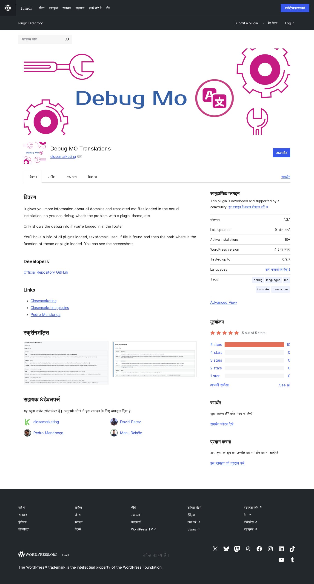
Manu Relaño (131, 433)
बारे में (21, 507)
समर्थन (285, 176)
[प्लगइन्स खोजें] (67, 39)
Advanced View (223, 302)
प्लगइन (79, 522)
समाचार (22, 515)
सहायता (135, 515)
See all (284, 385)
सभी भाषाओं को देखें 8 (277, 269)
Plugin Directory (30, 23)
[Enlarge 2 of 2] (190, 347)
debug (258, 280)
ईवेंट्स (191, 515)
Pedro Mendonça (45, 314)
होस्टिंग (22, 522)
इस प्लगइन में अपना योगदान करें (246, 207)
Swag (194, 529)
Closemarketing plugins (50, 307)
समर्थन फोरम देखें (221, 424)
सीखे (133, 507)
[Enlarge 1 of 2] (102, 347)
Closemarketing (44, 300)
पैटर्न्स (78, 529)
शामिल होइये (194, 507)
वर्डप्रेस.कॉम (253, 507)
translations (280, 289)
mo (286, 280)
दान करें (194, 522)
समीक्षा (52, 176)
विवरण (33, 176)
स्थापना (72, 176)
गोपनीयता (23, 529)
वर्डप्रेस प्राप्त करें (295, 8)
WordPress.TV (144, 529)
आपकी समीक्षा (219, 385)
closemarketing (63, 156)
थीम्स (77, 515)
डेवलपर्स (135, 522)
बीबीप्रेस (250, 522)
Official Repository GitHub (46, 272)
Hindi (65, 555)
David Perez (130, 422)
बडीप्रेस (250, 529)
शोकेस (78, 507)
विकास (92, 176)
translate (263, 289)
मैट (247, 515)
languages (273, 280)
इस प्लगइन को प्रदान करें (227, 463)
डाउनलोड (281, 153)
